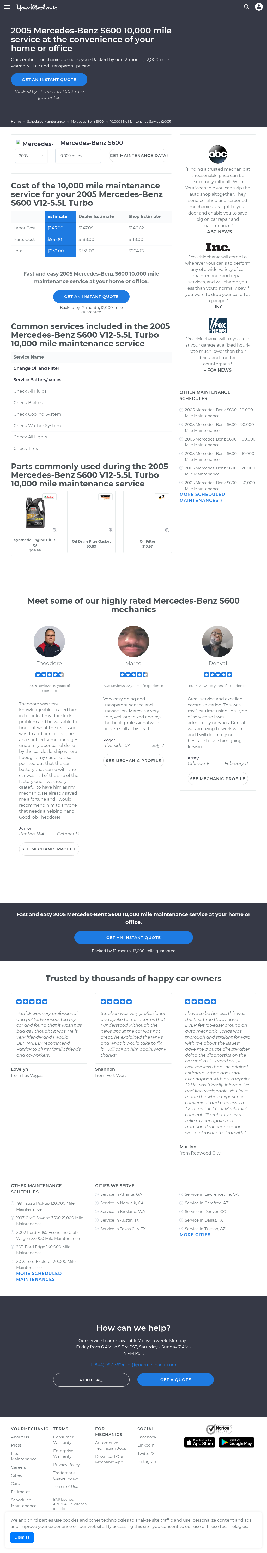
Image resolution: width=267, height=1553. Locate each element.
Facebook (146, 1437)
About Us (20, 1437)
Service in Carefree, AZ (207, 1202)
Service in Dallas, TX (204, 1220)
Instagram (147, 1461)
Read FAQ (91, 1379)
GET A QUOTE (175, 1379)
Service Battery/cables (37, 379)
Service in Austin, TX (119, 1220)
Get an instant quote (49, 79)
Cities (16, 1475)
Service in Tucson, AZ (205, 1228)
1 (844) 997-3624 (108, 1364)
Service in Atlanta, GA (121, 1194)
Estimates (20, 1491)
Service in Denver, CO (206, 1211)
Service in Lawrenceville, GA (212, 1194)
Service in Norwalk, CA (122, 1202)
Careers (18, 1467)
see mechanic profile (49, 849)
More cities (195, 1234)
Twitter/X (146, 1453)
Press (16, 1445)
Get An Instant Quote (91, 296)
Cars (15, 1483)
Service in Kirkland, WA (122, 1211)
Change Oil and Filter (36, 368)
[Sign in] (259, 7)
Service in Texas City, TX (123, 1228)
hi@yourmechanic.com (152, 1364)
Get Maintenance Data (138, 155)
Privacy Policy (66, 1464)
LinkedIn (146, 1445)
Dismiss (22, 1537)
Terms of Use (65, 1486)
